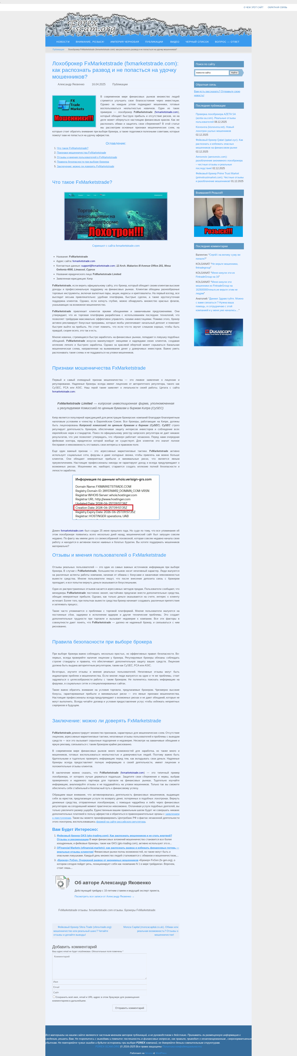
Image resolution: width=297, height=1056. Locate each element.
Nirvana (149, 1053)
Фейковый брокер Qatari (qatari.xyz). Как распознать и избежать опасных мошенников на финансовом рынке (219, 143)
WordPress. (161, 1053)
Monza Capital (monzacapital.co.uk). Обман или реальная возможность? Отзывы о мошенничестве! (150, 931)
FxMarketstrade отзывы (73, 910)
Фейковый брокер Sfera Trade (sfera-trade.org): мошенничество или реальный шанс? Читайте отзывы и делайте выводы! (82, 931)
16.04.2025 (99, 84)
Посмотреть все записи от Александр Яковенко (104, 896)
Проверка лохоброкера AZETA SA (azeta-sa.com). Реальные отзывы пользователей (216, 118)
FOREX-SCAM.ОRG (107, 1046)
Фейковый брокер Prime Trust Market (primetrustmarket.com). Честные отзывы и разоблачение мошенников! (220, 177)
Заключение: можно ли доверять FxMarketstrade (85, 166)
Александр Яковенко (71, 84)
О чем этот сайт (253, 7)
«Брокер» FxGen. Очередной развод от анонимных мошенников (97, 860)
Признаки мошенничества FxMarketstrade (81, 152)
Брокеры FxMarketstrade (139, 910)
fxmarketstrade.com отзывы (106, 910)
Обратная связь (277, 7)
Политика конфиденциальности (182, 1046)
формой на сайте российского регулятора (120, 821)
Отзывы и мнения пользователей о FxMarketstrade (87, 157)
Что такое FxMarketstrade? (72, 148)
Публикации (58, 49)
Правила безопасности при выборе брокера (83, 161)
